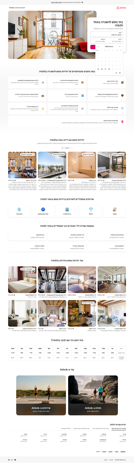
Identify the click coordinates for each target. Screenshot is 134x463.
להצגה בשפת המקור (56, 2)
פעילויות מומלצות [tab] (66, 428)
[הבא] (62, 148)
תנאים (105, 460)
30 (120, 73)
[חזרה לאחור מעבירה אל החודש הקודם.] (119, 46)
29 (98, 69)
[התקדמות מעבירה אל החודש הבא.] (98, 46)
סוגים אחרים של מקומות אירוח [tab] (100, 428)
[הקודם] (71, 148)
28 (102, 69)
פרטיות (111, 460)
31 (116, 73)
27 (105, 69)
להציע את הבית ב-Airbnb (17, 8)
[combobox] (106, 35)
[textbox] (114, 41)
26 (109, 69)
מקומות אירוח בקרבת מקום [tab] (119, 428)
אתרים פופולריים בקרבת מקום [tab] (82, 428)
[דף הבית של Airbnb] (121, 8)
